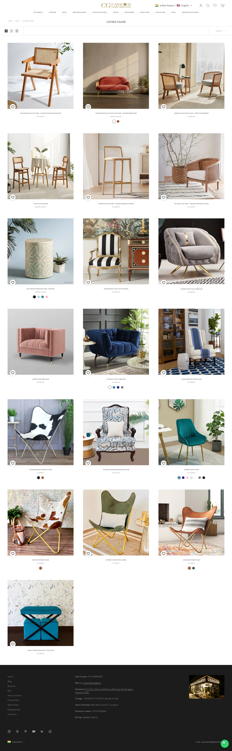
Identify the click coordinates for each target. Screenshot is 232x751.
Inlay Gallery (160, 12)
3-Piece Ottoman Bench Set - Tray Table (40, 650)
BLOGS (173, 12)
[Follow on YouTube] (33, 731)
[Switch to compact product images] (16, 31)
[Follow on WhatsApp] (50, 731)
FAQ (9, 690)
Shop (17, 21)
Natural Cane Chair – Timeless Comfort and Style (191, 203)
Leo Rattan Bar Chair (40, 203)
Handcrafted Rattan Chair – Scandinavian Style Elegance (40, 113)
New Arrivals (38, 12)
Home (10, 21)
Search (10, 676)
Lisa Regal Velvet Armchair (116, 379)
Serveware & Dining (79, 12)
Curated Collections (99, 12)
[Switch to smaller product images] (11, 31)
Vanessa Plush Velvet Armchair (191, 289)
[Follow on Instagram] (9, 731)
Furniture (52, 12)
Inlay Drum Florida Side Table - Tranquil (40, 289)
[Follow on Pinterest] (25, 731)
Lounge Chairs (28, 21)
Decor (64, 12)
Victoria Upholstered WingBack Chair (116, 469)
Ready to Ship (144, 12)
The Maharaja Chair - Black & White (116, 289)
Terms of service (15, 695)
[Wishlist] (215, 5)
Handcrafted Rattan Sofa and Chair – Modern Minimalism (116, 113)
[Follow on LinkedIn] (42, 731)
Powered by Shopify (216, 742)
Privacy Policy (13, 700)
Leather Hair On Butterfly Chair (40, 469)
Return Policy (13, 704)
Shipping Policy (14, 709)
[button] (173, 5)
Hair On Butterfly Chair (40, 560)
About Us (11, 686)
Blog (9, 681)
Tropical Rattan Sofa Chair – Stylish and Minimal (191, 113)
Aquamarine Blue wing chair (191, 379)
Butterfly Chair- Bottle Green (116, 560)
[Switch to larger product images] (6, 31)
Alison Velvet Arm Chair (40, 379)
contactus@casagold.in (91, 683)
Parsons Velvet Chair (191, 469)
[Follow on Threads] (17, 731)
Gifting (115, 12)
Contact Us (12, 714)
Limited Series (129, 12)
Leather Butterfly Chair (191, 560)
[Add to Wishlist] (12, 107)
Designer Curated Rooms (190, 12)
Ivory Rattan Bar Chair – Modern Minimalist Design (116, 203)
